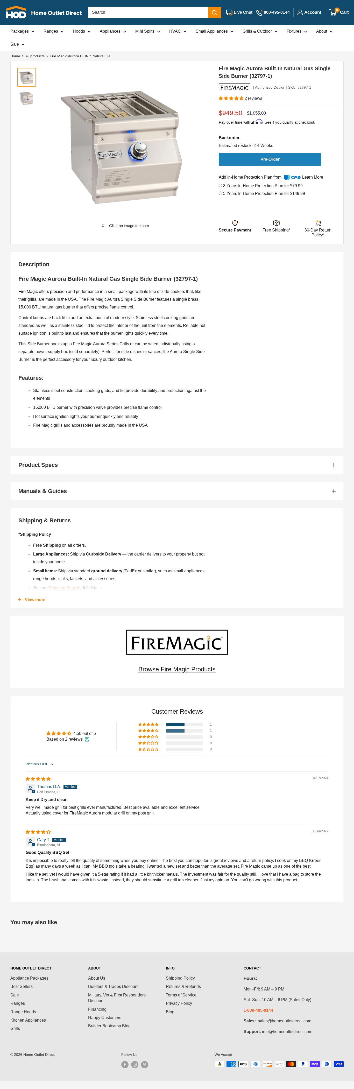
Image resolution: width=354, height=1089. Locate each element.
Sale (14, 44)
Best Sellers (21, 986)
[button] (232, 98)
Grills (15, 1028)
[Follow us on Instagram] (134, 1064)
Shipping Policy (180, 978)
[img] (38, 779)
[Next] (193, 142)
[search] (148, 12)
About (321, 31)
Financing (97, 1009)
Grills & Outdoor (257, 31)
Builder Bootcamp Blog (109, 1026)
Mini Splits (144, 31)
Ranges (51, 31)
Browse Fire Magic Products (177, 669)
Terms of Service (181, 995)
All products (35, 56)
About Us (96, 978)
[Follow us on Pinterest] (144, 1064)
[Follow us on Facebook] (125, 1064)
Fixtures (294, 31)
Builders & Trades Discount (113, 986)
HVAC (175, 31)
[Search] (214, 12)
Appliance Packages (29, 978)
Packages (19, 31)
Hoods (79, 31)
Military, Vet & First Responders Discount (117, 998)
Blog (170, 1012)
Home (15, 56)
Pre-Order (270, 159)
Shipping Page (62, 588)
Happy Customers (104, 1017)
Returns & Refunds (183, 986)
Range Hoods (23, 1012)
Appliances (110, 31)
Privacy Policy (179, 1003)
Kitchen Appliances (28, 1020)
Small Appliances (212, 31)
